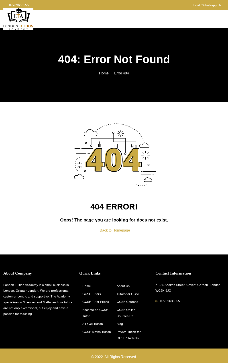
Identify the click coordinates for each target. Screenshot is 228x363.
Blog (120, 324)
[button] (223, 19)
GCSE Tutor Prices (95, 302)
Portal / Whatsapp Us (206, 5)
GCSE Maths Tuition (96, 332)
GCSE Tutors (91, 294)
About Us (123, 286)
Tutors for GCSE (128, 294)
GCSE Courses (127, 302)
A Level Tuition (92, 324)
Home (104, 73)
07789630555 (18, 5)
